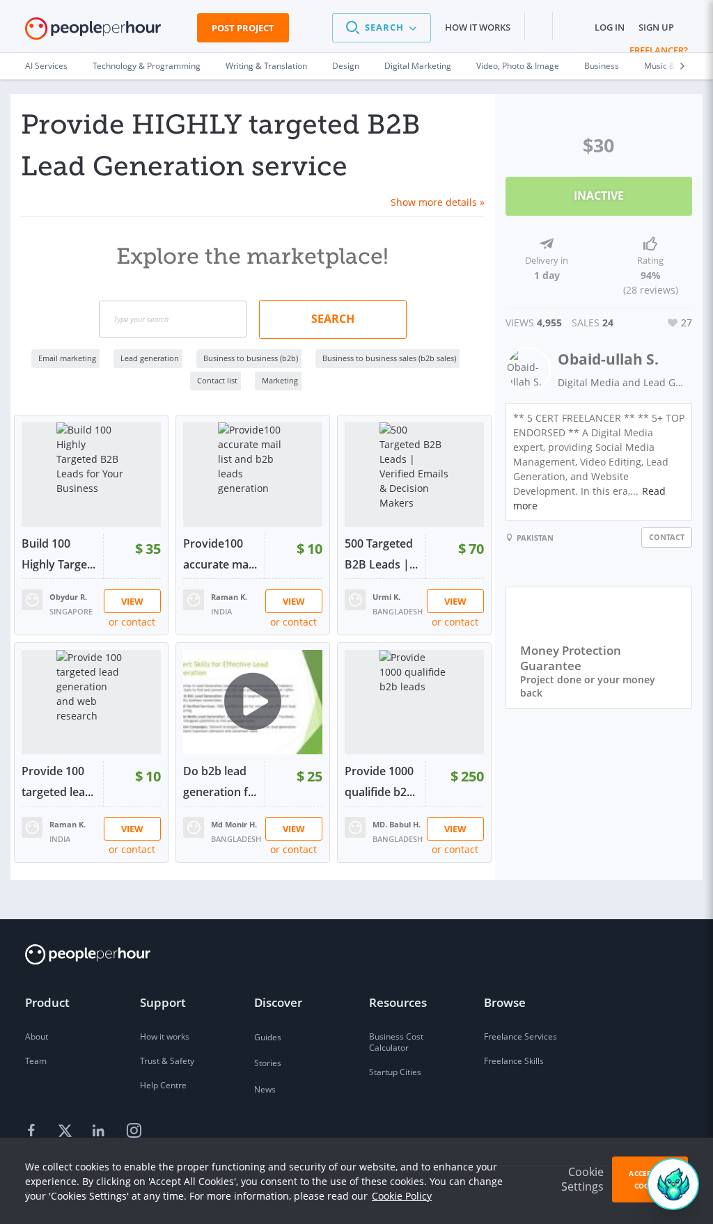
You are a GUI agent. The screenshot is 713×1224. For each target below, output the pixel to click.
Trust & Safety (167, 1061)
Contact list (217, 380)
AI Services (46, 66)
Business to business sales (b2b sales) (389, 358)
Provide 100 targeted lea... (57, 781)
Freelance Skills (514, 1061)
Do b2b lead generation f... (219, 781)
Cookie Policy (402, 1195)
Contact (666, 537)
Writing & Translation (266, 66)
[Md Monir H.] (193, 826)
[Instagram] (133, 1131)
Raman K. (229, 596)
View (132, 601)
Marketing (280, 380)
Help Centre (163, 1085)
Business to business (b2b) (250, 358)
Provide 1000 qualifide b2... (380, 781)
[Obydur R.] (32, 598)
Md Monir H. (234, 824)
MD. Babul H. (397, 824)
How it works (477, 27)
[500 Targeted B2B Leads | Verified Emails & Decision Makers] (414, 474)
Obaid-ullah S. (608, 359)
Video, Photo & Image (517, 66)
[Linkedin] (100, 1131)
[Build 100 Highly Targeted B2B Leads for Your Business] (91, 474)
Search (332, 318)
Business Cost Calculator (396, 1042)
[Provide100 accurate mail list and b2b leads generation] (252, 474)
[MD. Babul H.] (355, 826)
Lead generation (149, 358)
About (36, 1036)
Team (36, 1061)
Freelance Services (520, 1036)
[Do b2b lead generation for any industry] (252, 702)
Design (345, 66)
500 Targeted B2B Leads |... (381, 554)
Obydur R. (68, 596)
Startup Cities (395, 1072)
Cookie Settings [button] (582, 1179)
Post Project (243, 28)
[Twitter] (67, 1131)
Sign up (656, 27)
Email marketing (67, 358)
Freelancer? (658, 50)
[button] (381, 27)
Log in (610, 27)
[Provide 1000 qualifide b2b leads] (414, 702)
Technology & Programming (147, 66)
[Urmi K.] (355, 598)
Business (601, 66)
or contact (132, 621)
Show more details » (438, 202)
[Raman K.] (193, 598)
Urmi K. (386, 596)
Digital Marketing (417, 66)
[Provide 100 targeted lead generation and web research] (91, 702)
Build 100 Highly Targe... (58, 554)
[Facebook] (33, 1131)
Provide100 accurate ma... (220, 554)
